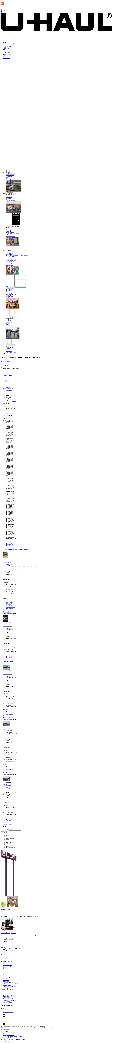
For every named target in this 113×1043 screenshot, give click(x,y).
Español (4, 958)
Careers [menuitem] (4, 47)
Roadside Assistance (7, 965)
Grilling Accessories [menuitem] (10, 347)
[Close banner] (1, 1)
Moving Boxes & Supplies (8, 996)
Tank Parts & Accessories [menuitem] (11, 352)
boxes (9, 911)
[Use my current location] (8, 829)
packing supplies (18, 911)
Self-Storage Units (7, 985)
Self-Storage (8, 836)
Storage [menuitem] (5, 250)
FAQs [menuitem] (7, 178)
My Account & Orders (7, 966)
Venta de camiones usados (8, 995)
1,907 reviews (15, 569)
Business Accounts (7, 991)
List (7, 364)
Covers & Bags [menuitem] (9, 293)
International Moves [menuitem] (10, 232)
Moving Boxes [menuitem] (9, 289)
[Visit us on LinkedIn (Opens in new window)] (4, 1021)
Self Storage (8, 604)
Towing (5, 193)
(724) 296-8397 (9, 628)
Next (4, 824)
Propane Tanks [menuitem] (9, 351)
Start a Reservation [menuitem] (10, 175)
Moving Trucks (9, 543)
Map (7, 365)
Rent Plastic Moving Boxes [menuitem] (11, 297)
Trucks (7, 835)
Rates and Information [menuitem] (10, 229)
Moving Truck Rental (7, 977)
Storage (8, 250)
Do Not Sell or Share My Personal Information (12, 1036)
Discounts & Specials (7, 1002)
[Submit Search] (14, 44)
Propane (9, 343)
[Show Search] (4, 42)
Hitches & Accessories (7, 992)
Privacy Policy (6, 1032)
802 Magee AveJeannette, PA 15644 (7, 673)
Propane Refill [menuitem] (9, 346)
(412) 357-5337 (9, 390)
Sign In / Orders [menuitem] (6, 52)
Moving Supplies (9, 545)
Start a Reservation (10, 195)
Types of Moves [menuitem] (9, 324)
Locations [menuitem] (6, 49)
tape (12, 911)
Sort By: (2, 370)
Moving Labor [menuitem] (6, 317)
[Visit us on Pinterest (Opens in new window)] (4, 1019)
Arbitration (5, 1031)
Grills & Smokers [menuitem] (9, 348)
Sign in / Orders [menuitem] (7, 54)
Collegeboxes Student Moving (9, 1000)
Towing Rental (6, 981)
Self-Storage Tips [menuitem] (9, 263)
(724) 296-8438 (9, 732)
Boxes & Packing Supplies (20, 286)
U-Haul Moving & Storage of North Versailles (15, 549)
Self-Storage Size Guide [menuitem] (11, 259)
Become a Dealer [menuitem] (6, 48)
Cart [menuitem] (5, 51)
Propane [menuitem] (5, 343)
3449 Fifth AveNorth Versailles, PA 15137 (8, 785)
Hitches (7, 843)
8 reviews (14, 395)
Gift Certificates (6, 1001)
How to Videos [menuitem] (9, 176)
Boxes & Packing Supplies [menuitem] (8, 286)
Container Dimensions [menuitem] (10, 236)
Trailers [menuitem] (4, 172)
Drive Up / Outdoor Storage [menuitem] (11, 260)
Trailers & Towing (9, 544)
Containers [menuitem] (7, 226)
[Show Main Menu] (2, 12)
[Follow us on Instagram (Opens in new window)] (4, 1017)
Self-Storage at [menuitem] (10, 254)
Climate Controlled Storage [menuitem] (11, 256)
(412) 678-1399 (9, 787)
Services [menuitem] (7, 323)
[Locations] (5, 42)
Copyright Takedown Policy (9, 1035)
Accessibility (5, 970)
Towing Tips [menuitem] (8, 198)
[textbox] (15, 830)
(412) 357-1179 (9, 564)
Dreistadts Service (8, 661)
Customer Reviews (7, 972)
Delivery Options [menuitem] (9, 230)
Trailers (8, 172)
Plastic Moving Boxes (10, 847)
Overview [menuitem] (8, 319)
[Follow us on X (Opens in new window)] (4, 1022)
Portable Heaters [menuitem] (9, 349)
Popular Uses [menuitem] (8, 231)
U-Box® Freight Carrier (8, 1012)
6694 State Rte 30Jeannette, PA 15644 (7, 625)
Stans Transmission (8, 773)
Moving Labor (12, 317)
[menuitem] (59, 195)
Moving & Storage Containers (11, 983)
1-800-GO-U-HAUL (8, 948)
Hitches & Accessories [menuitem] (10, 179)
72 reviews (14, 737)
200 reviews (14, 680)
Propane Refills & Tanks (8, 998)
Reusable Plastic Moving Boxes (9, 986)
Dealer (4, 1010)
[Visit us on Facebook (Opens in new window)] (4, 1015)
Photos (8, 558)
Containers (16, 226)
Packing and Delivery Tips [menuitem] (13, 233)
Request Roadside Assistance (8, 954)
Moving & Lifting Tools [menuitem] (11, 294)
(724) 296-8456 (9, 676)
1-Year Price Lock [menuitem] (7, 46)
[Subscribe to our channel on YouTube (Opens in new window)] (4, 1024)
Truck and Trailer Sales (10, 607)
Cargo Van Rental (7, 978)
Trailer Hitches (9, 603)
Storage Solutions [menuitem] (9, 296)
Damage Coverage (7, 997)
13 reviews (14, 632)
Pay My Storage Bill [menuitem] (10, 261)
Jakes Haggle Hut (8, 717)
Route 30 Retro (7, 612)
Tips (4, 968)
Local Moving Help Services (8, 933)
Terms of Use (6, 1033)
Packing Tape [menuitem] (8, 295)
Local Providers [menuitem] (9, 320)
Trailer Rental (6, 980)
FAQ (4, 969)
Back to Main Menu (10, 173)
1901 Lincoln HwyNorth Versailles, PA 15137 (8, 562)
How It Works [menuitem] (9, 322)
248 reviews (14, 792)
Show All (6, 406)
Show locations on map (5, 361)
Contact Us (5, 963)
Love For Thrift (7, 375)
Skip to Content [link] (4, 10)
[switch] (56, 364)
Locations (7, 1037)
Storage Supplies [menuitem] (9, 265)
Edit (1, 360)
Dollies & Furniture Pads (8, 982)
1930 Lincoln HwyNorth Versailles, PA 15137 (8, 388)
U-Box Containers (9, 605)
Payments (5, 967)
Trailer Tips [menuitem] (8, 177)
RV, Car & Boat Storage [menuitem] (11, 258)
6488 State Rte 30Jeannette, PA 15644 (7, 730)
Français (5, 957)
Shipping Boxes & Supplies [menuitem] (11, 291)
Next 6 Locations (9, 824)
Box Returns (8, 844)
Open (2, 9)
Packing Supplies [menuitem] (9, 290)
